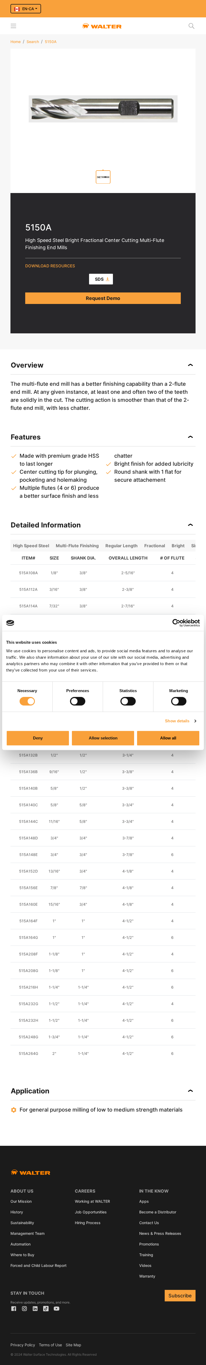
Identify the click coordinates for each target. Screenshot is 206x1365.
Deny (38, 738)
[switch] (77, 701)
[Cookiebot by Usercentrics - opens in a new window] (176, 623)
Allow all (168, 738)
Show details (177, 721)
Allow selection (103, 738)
